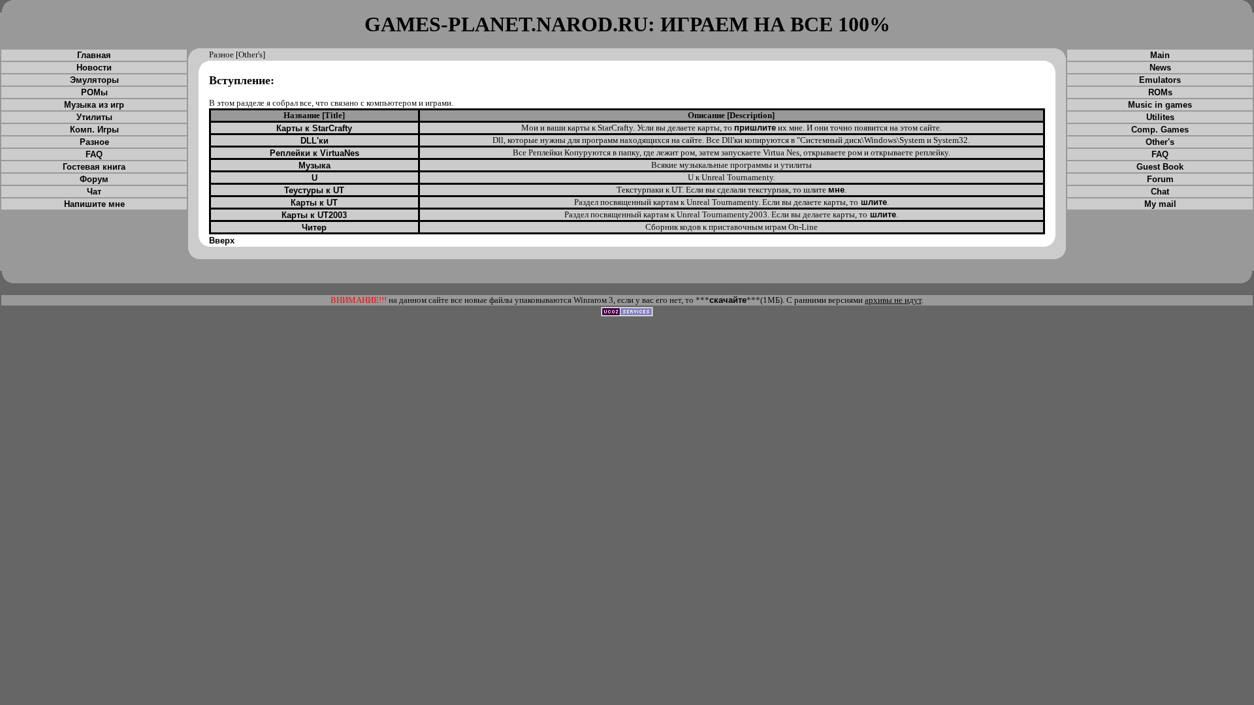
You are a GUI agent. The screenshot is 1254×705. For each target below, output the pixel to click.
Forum (1160, 179)
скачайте (728, 300)
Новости (94, 67)
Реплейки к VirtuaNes (314, 153)
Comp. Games (1160, 129)
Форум (94, 179)
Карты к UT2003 (314, 215)
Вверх (221, 240)
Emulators (1160, 80)
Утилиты (94, 117)
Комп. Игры (94, 129)
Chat (1160, 191)
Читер (314, 227)
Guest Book (1159, 167)
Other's (1160, 142)
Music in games (1160, 105)
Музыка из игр (94, 105)
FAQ (94, 154)
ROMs (1160, 92)
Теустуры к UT (314, 190)
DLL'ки (314, 141)
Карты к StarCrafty (314, 128)
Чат (94, 191)
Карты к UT (314, 203)
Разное (94, 142)
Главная (94, 55)
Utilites (1160, 117)
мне (836, 190)
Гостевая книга (94, 167)
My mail (1160, 204)
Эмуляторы (94, 80)
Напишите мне (94, 204)
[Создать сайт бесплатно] (627, 314)
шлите (872, 202)
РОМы (94, 92)
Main (1160, 55)
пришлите (755, 128)
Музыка (314, 165)
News (1160, 67)
